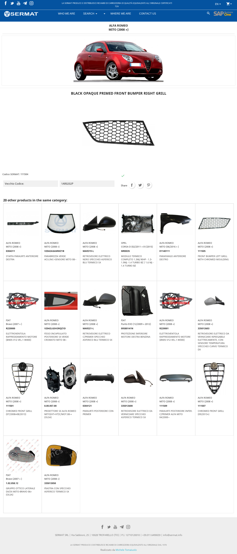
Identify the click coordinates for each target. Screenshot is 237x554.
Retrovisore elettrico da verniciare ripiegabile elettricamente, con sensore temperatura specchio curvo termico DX (213, 341)
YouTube (18, 3)
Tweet (140, 185)
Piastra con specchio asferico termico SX (57, 490)
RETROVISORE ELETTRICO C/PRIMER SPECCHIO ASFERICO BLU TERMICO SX (97, 336)
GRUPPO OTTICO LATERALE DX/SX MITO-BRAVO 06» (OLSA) (20, 491)
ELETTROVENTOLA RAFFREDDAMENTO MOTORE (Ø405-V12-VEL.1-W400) (21, 336)
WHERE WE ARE (120, 13)
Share (131, 185)
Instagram (31, 3)
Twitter (12, 3)
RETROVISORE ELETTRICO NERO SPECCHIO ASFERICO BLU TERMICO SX (97, 259)
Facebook (6, 3)
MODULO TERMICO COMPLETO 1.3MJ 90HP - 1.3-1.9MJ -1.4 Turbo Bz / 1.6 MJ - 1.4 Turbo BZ (137, 261)
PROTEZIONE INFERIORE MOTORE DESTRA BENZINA (135, 335)
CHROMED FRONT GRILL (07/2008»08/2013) (19, 412)
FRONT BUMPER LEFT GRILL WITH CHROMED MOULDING (213, 258)
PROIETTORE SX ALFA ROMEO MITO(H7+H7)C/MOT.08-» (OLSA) (60, 414)
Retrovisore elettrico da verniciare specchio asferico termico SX (136, 414)
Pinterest (25, 3)
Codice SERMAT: (11, 174)
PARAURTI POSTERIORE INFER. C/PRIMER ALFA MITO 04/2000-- (175, 414)
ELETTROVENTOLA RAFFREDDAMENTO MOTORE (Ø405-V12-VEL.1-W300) (175, 336)
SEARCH (88, 13)
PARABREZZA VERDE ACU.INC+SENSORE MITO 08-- (60, 258)
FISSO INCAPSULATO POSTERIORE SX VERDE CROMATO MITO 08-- (56, 336)
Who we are (66, 13)
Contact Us (147, 13)
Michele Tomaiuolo (126, 549)
